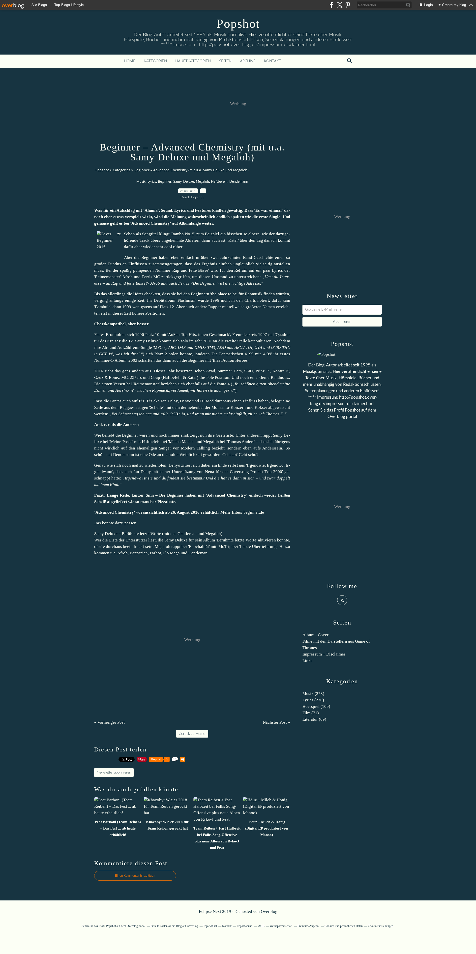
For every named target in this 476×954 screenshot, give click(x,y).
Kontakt (272, 61)
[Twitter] (339, 5)
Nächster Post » (276, 722)
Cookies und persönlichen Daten (344, 926)
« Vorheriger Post (109, 722)
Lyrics (152, 181)
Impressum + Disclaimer (323, 654)
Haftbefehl (219, 181)
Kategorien (155, 61)
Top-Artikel (210, 926)
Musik (141, 181)
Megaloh (202, 181)
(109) (316, 706)
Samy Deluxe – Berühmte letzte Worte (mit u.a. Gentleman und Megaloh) (158, 533)
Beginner (164, 181)
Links (307, 660)
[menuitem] (129, 61)
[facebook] (331, 5)
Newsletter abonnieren (114, 772)
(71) (310, 713)
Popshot (238, 23)
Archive (248, 61)
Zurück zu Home (192, 734)
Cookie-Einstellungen (380, 926)
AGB (261, 926)
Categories (121, 170)
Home (129, 61)
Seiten (225, 61)
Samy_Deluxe (183, 181)
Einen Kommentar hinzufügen (135, 875)
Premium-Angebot (308, 926)
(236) (313, 700)
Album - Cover (315, 634)
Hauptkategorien (193, 61)
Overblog (269, 911)
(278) (313, 693)
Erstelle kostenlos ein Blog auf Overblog (174, 926)
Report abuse (245, 926)
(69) (314, 719)
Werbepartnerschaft (281, 926)
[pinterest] (348, 5)
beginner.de (253, 512)
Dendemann (238, 181)
